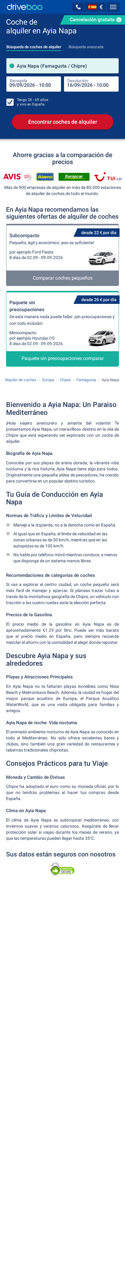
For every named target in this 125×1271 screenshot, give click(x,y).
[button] (78, 7)
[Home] (25, 7)
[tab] (33, 45)
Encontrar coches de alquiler (62, 122)
